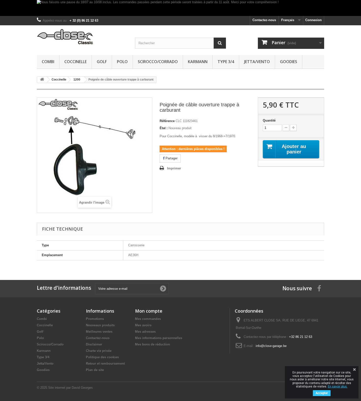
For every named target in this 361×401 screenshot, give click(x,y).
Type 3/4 (226, 61)
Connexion (313, 20)
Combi (48, 61)
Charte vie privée (98, 351)
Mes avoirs (143, 325)
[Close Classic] (82, 37)
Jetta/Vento (257, 61)
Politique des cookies (102, 357)
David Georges (82, 387)
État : (163, 128)
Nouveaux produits (100, 325)
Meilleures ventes (99, 331)
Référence (167, 121)
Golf (102, 61)
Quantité (269, 120)
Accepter (322, 393)
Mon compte (148, 311)
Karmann (198, 61)
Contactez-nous (264, 20)
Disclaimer (94, 344)
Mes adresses (145, 331)
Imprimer (174, 168)
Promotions (95, 319)
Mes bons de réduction (152, 344)
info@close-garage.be (271, 346)
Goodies (288, 61)
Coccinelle (75, 61)
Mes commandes (148, 319)
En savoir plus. (337, 386)
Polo (122, 61)
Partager (171, 158)
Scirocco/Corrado (158, 61)
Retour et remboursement (105, 363)
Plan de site (95, 370)
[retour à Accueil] (42, 80)
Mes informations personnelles (158, 338)
